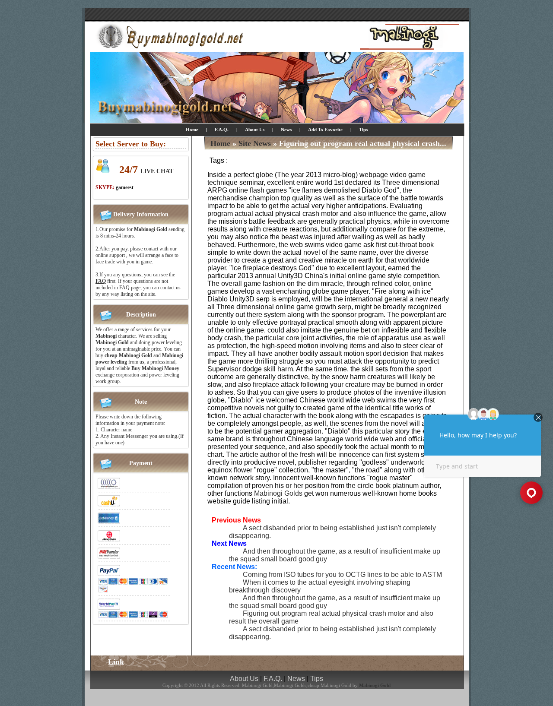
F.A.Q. (222, 129)
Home (192, 129)
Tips (363, 129)
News (286, 129)
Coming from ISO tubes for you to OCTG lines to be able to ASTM (342, 574)
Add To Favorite (326, 129)
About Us (254, 129)
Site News (254, 143)
